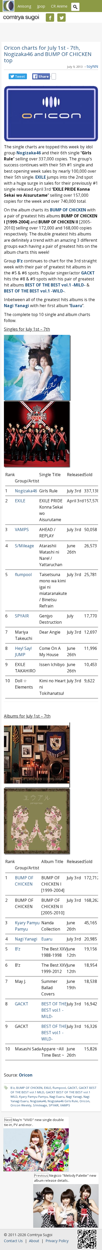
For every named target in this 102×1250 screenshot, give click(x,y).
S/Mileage (24, 546)
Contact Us (13, 1240)
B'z (12, 1088)
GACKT (88, 273)
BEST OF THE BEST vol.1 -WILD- (54, 1033)
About (34, 1240)
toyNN (92, 66)
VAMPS (22, 529)
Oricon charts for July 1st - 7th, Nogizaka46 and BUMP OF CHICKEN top (48, 54)
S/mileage (40, 1105)
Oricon (84, 1101)
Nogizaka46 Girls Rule (63, 1101)
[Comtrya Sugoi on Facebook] (50, 17)
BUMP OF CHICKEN (29, 1088)
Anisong (24, 6)
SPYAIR (22, 616)
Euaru (76, 305)
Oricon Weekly (20, 1105)
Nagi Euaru (56, 1097)
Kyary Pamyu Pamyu (33, 1097)
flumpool (23, 574)
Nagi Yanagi (16, 305)
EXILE (40, 177)
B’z (20, 261)
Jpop (41, 6)
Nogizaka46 (28, 153)
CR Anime (59, 6)
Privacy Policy (57, 1240)
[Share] (35, 76)
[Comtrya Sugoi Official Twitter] (61, 17)
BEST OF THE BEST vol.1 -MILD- (54, 1010)
